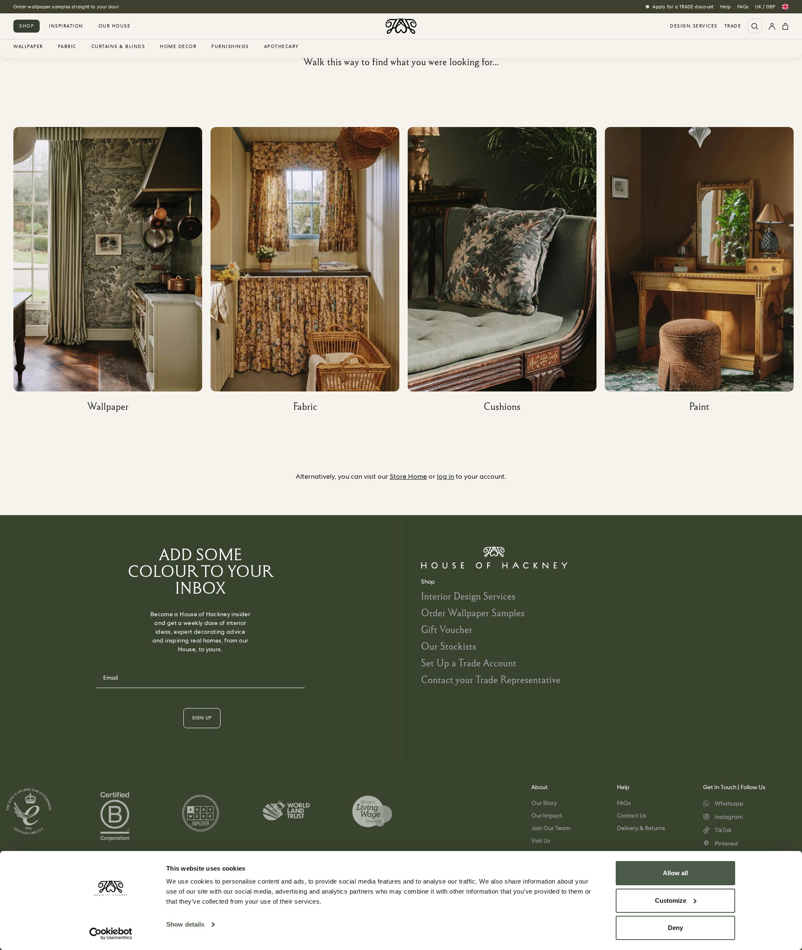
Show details (185, 924)
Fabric (67, 46)
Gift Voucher (446, 629)
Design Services (694, 26)
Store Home (408, 476)
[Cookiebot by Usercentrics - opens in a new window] (110, 933)
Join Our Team (550, 828)
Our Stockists (448, 646)
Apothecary (281, 46)
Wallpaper (28, 46)
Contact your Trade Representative (491, 679)
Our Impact (546, 815)
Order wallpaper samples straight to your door (66, 7)
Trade (732, 26)
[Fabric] (309, 272)
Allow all (675, 872)
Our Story (544, 803)
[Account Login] (772, 26)
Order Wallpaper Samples (473, 613)
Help (725, 7)
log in (445, 476)
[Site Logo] (401, 26)
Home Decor (178, 46)
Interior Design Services (468, 596)
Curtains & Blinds (118, 46)
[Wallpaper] (112, 272)
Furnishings (230, 46)
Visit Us (540, 840)
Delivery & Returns (641, 828)
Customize (670, 900)
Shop (26, 26)
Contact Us (631, 815)
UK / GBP (765, 7)
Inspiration (66, 26)
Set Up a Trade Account (468, 663)
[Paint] (703, 272)
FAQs (743, 7)
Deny (675, 927)
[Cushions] (506, 272)
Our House (115, 26)
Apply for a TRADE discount (682, 7)
